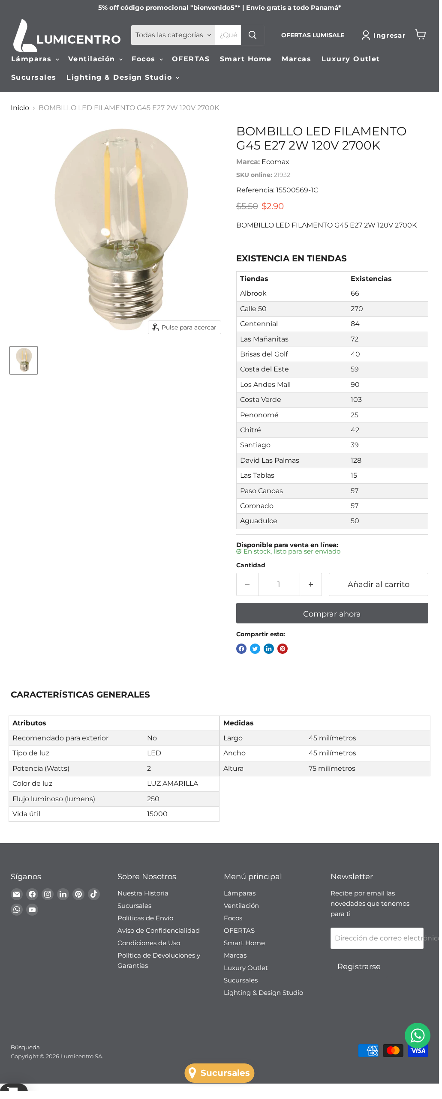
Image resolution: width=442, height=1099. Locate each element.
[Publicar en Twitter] (255, 649)
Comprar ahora (332, 614)
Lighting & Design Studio (120, 77)
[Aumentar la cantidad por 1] (311, 584)
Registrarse (359, 966)
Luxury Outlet (351, 59)
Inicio (20, 108)
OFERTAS (191, 59)
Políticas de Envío (145, 918)
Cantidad (250, 565)
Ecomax (275, 162)
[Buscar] (252, 35)
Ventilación (93, 59)
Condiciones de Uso (148, 943)
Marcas (296, 59)
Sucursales (33, 77)
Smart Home (245, 59)
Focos (145, 59)
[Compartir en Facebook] (241, 649)
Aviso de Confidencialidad (158, 930)
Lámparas (32, 59)
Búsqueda (25, 1047)
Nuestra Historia (142, 893)
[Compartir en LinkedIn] (269, 649)
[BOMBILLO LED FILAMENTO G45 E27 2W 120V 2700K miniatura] (23, 360)
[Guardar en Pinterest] (282, 649)
